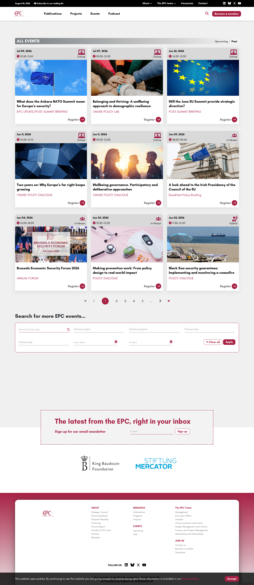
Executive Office (183, 515)
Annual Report (98, 526)
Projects (76, 14)
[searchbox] (99, 329)
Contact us (180, 545)
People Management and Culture (191, 526)
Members (95, 537)
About (146, 3)
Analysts (179, 519)
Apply (229, 341)
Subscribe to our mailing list (49, 3)
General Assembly (100, 519)
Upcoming (221, 41)
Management (181, 512)
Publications (53, 14)
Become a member (227, 13)
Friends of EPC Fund (101, 530)
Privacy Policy (190, 578)
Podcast (114, 14)
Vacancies (187, 3)
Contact (203, 3)
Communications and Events (189, 523)
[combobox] (99, 329)
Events (95, 14)
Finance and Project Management (191, 530)
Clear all (214, 342)
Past (234, 41)
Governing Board (99, 515)
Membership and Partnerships (189, 534)
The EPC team (165, 3)
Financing (96, 523)
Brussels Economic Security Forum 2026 (48, 268)
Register (73, 119)
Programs (137, 515)
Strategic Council (99, 512)
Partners (95, 534)
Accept (232, 578)
